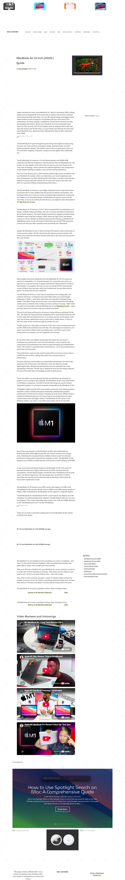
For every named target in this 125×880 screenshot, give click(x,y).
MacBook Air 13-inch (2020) (92, 561)
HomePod (86, 32)
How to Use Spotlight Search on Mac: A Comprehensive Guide (62, 789)
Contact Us (97, 875)
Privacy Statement (97, 873)
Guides (28, 32)
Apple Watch (68, 32)
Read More (62, 809)
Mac (45, 32)
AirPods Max (88, 571)
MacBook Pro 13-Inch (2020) (92, 558)
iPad (59, 32)
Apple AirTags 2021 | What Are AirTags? (96, 574)
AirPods (78, 32)
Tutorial (96, 32)
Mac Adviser (23, 69)
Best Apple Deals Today (91, 576)
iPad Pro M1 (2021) (89, 569)
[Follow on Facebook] (111, 32)
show (97, 115)
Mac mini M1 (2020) (90, 564)
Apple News (37, 32)
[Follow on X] (114, 32)
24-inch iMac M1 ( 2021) (91, 566)
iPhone (52, 32)
